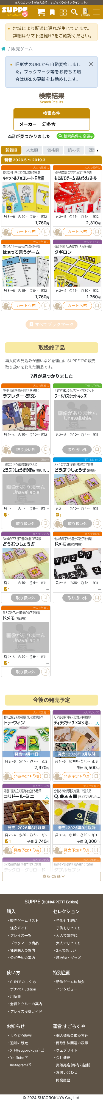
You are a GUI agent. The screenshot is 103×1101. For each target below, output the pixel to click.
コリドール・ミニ (19, 796)
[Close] (91, 64)
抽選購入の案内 (22, 950)
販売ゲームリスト (24, 921)
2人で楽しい (66, 950)
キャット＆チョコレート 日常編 (23, 178)
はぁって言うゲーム (21, 252)
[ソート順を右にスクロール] (97, 150)
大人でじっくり (68, 943)
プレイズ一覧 (21, 935)
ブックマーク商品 (24, 943)
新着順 (11, 150)
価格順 (53, 150)
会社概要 (63, 1058)
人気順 (32, 150)
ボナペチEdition (23, 989)
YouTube (17, 1058)
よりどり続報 (21, 1036)
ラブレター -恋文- (19, 396)
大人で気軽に (66, 935)
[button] (75, 136)
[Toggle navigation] (96, 12)
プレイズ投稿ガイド (26, 1012)
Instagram (18, 1065)
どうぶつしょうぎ (70, 470)
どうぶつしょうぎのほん (19, 470)
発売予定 (21, 776)
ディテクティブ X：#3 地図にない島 (78, 723)
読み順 (74, 150)
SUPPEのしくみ (23, 982)
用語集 (15, 997)
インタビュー (66, 989)
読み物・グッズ (68, 958)
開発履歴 (63, 1080)
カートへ (24, 231)
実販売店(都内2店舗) (73, 1065)
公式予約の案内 (22, 958)
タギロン (62, 252)
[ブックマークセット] (52, 12)
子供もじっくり (68, 928)
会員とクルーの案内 (26, 1004)
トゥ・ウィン (14, 723)
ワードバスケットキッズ (70, 396)
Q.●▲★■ (65, 796)
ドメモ (60, 544)
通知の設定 (19, 1043)
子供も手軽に (66, 921)
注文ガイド (19, 928)
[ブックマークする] (45, 232)
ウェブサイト (66, 1050)
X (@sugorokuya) (25, 1050)
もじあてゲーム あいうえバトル (75, 178)
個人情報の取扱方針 (72, 1036)
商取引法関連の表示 (72, 1043)
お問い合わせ (66, 1072)
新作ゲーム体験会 (70, 982)
